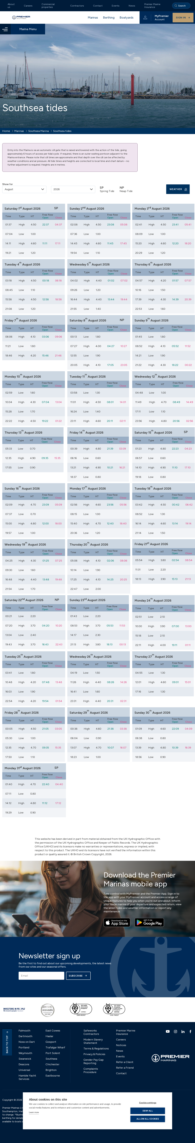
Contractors (77, 5)
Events (115, 5)
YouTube (168, 1031)
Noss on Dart (27, 1042)
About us (11, 6)
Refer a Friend (125, 1067)
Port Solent (53, 1053)
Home (6, 131)
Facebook (191, 1031)
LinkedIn (183, 1031)
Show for (7, 184)
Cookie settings (147, 1102)
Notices (121, 1045)
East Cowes (53, 1030)
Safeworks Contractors (91, 1032)
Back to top (7, 1044)
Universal (24, 1070)
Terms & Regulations (96, 1048)
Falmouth (24, 1030)
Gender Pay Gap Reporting (93, 1061)
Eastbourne (53, 1075)
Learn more (34, 1112)
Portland (24, 1047)
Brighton (51, 1070)
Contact (98, 5)
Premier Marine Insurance (152, 6)
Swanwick (25, 1058)
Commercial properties (48, 6)
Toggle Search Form (181, 6)
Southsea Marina (38, 131)
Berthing (109, 17)
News (132, 5)
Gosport (51, 1042)
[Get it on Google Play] (149, 922)
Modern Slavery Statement (93, 1041)
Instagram (176, 1031)
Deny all (148, 1111)
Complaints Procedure (90, 1070)
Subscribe (76, 975)
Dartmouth (25, 1036)
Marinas (93, 17)
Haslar (49, 1036)
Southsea (51, 1058)
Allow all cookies (147, 1119)
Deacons (24, 1064)
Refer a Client (124, 1062)
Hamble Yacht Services (27, 1077)
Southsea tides (62, 131)
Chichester (52, 1064)
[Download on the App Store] (117, 922)
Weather (176, 189)
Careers (28, 5)
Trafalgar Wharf (55, 1047)
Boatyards (126, 17)
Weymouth (25, 1053)
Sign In (181, 17)
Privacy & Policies (94, 1054)
